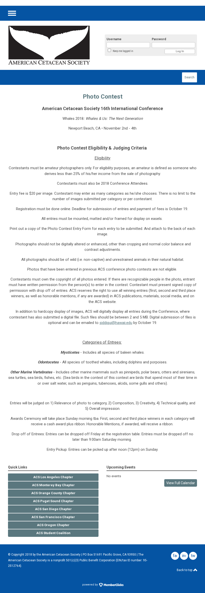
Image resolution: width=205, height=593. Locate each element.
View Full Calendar (180, 483)
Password (159, 39)
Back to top (185, 570)
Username (114, 39)
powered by (90, 584)
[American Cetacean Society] (50, 45)
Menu (12, 13)
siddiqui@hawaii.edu (116, 322)
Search (189, 77)
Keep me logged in (123, 51)
